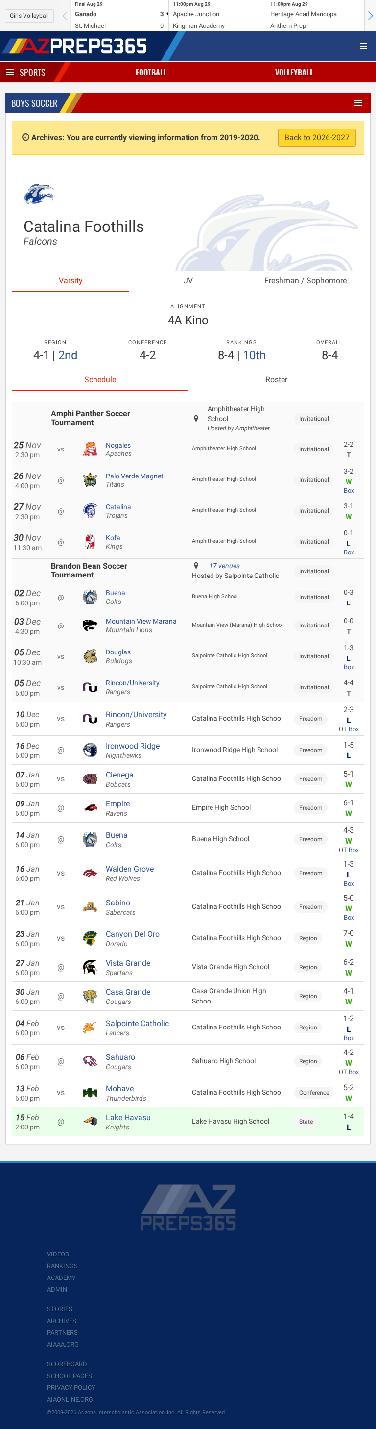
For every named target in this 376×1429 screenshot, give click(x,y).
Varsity (71, 280)
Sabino (121, 907)
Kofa (114, 542)
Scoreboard (67, 1364)
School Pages (69, 1375)
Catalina (118, 511)
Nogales (119, 449)
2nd (68, 355)
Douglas (119, 656)
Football (151, 72)
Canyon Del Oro (133, 938)
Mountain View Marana (141, 625)
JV (188, 280)
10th (254, 355)
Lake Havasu (128, 1122)
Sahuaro (120, 1062)
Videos (58, 1254)
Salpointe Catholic (137, 1028)
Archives (61, 1321)
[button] (370, 15)
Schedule (100, 379)
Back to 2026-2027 (317, 137)
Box (349, 490)
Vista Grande (128, 967)
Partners (62, 1332)
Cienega (120, 779)
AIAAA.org (63, 1344)
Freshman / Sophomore (305, 280)
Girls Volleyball (29, 15)
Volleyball (294, 72)
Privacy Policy (71, 1387)
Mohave (126, 1093)
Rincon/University (133, 687)
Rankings (62, 1266)
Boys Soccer (34, 103)
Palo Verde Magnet (135, 480)
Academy (61, 1277)
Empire (118, 808)
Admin (57, 1289)
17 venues (224, 566)
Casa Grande (128, 996)
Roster (276, 379)
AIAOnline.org (70, 1399)
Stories (59, 1309)
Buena (115, 597)
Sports (33, 72)
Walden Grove (130, 873)
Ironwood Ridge (133, 750)
